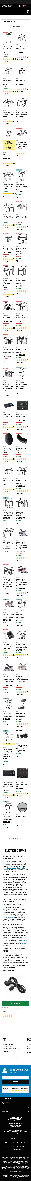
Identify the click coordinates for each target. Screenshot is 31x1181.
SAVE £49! (8, 743)
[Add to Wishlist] (13, 33)
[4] (27, 291)
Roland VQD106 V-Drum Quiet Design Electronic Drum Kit (21, 646)
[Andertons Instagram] (14, 1142)
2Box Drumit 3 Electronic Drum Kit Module (8, 416)
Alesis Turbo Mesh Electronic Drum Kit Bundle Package (21, 616)
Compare (7, 61)
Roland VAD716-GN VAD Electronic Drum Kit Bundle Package (8, 616)
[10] (28, 89)
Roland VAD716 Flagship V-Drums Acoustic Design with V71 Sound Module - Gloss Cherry (22, 583)
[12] (28, 57)
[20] (14, 59)
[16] (28, 793)
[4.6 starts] (21, 459)
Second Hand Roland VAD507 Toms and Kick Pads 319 (22, 747)
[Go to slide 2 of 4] (14, 1058)
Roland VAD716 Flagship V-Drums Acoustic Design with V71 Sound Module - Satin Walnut (8, 680)
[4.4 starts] (8, 163)
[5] (27, 491)
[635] (14, 1016)
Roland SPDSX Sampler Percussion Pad (21, 784)
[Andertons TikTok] (17, 1142)
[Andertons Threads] (21, 1142)
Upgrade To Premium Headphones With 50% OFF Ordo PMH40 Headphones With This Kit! (9, 145)
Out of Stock (6, 548)
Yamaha (14, 868)
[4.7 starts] (8, 259)
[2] (14, 294)
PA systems (24, 916)
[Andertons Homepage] (7, 6)
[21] (14, 489)
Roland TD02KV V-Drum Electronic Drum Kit (21, 282)
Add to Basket (15, 1003)
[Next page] (23, 835)
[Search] (28, 11)
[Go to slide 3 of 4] (16, 1058)
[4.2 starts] (21, 153)
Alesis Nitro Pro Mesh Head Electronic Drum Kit (22, 48)
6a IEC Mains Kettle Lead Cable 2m (11, 1009)
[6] (27, 153)
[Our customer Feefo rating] (15, 1089)
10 (22, 1030)
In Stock (5, 56)
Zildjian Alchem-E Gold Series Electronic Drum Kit (8, 384)
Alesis (18, 868)
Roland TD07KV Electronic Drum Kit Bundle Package (8, 818)
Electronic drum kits (8, 861)
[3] (14, 121)
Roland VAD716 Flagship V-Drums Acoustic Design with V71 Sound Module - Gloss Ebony (22, 546)
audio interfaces (8, 917)
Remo (5, 909)
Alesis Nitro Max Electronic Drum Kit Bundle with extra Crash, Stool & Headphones (8, 753)
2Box (23, 868)
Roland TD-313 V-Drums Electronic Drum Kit (21, 514)
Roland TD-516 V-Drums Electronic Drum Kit (21, 351)
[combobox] (15, 12)
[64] (14, 91)
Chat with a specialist (16, 1149)
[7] (14, 259)
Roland (9, 868)
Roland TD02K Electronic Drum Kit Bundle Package (21, 384)
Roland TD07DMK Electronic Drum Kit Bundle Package (8, 514)
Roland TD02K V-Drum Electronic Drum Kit (7, 48)
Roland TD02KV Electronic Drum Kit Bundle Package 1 (8, 715)
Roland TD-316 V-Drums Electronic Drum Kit (21, 482)
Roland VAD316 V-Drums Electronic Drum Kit (8, 317)
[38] (14, 193)
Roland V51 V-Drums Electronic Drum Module (22, 416)
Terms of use (5, 1146)
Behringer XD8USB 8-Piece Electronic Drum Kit (22, 250)
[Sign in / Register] (20, 6)
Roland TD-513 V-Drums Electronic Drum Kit (21, 317)
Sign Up (15, 1081)
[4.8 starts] (21, 291)
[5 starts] (8, 121)
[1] (14, 328)
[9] (14, 225)
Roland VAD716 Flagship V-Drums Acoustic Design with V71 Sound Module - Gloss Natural (22, 680)
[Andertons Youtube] (6, 1142)
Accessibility (12, 1146)
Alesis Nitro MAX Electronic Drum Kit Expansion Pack (21, 715)
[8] (27, 459)
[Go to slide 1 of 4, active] (13, 1058)
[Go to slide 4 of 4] (18, 1058)
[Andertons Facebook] (10, 1142)
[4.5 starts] (8, 91)
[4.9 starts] (8, 59)
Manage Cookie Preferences (22, 1146)
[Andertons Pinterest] (25, 1142)
